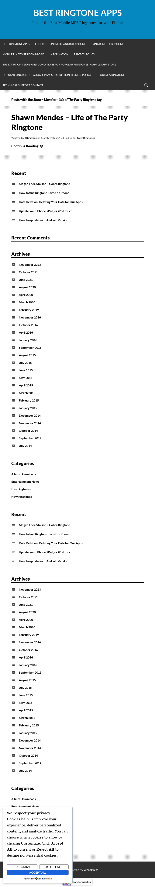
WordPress (91, 870)
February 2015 (29, 400)
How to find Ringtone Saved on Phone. (44, 193)
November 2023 (30, 264)
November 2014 (30, 423)
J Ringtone (31, 137)
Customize (22, 867)
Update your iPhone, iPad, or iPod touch (45, 211)
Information (59, 54)
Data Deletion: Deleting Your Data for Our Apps (51, 202)
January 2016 (28, 340)
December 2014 (30, 415)
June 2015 (26, 370)
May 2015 (25, 377)
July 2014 (25, 445)
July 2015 (25, 362)
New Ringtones (86, 137)
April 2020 (26, 294)
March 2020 (27, 302)
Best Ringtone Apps (77, 13)
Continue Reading (27, 146)
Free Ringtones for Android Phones (61, 43)
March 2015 (27, 393)
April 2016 (26, 332)
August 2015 (27, 355)
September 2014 (30, 438)
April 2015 (26, 385)
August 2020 (27, 287)
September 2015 (30, 347)
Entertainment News (25, 481)
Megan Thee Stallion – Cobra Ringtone (44, 183)
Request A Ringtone (111, 74)
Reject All (54, 867)
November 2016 (30, 317)
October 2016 (28, 325)
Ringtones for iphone (108, 43)
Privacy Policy (84, 54)
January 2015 (28, 408)
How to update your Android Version (43, 220)
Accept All (37, 872)
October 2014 (28, 430)
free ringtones (21, 489)
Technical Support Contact (23, 85)
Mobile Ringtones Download (23, 54)
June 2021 (26, 279)
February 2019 (29, 310)
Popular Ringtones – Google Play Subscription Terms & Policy (47, 74)
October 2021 (28, 272)
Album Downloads (23, 474)
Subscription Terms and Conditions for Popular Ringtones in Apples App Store (59, 64)
